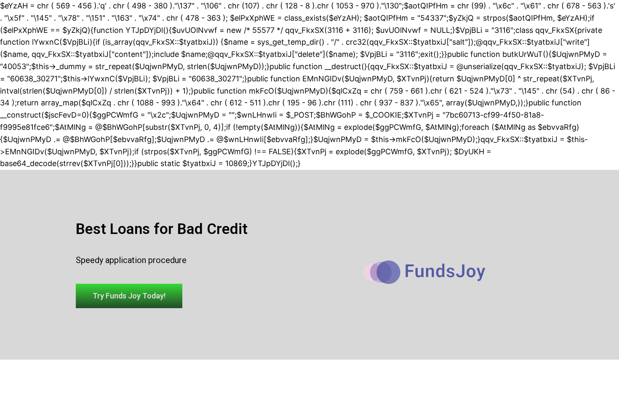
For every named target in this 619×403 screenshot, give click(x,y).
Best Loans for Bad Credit (162, 229)
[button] (129, 296)
